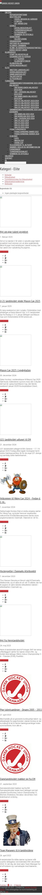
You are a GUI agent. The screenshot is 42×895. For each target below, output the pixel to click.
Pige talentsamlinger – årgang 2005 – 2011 (21, 709)
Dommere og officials (19, 154)
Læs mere (4, 252)
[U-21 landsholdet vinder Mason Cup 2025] (15, 296)
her (7, 892)
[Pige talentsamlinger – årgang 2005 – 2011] (15, 704)
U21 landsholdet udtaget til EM (15, 439)
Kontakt (8, 158)
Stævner (13, 136)
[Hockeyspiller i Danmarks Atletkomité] (15, 566)
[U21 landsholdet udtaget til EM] (15, 434)
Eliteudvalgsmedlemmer (14, 181)
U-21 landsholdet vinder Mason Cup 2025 (20, 301)
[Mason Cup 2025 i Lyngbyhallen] (15, 365)
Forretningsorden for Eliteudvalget (18, 179)
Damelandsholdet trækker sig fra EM (17, 779)
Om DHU (8, 12)
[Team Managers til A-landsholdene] (15, 845)
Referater (8, 184)
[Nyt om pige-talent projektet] (15, 226)
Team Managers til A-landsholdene (16, 850)
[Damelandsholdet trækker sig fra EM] (15, 774)
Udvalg (13, 26)
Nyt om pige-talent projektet (14, 232)
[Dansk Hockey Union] (9, 3)
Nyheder (8, 175)
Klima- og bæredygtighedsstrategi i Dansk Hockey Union (25, 49)
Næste (18, 885)
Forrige (3, 885)
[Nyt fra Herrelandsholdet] (15, 635)
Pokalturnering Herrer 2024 (26, 134)
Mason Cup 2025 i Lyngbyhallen (15, 370)
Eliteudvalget (10, 177)
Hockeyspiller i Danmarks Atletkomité (18, 571)
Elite (7, 68)
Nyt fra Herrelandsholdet (12, 640)
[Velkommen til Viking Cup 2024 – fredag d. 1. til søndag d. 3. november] (13, 493)
